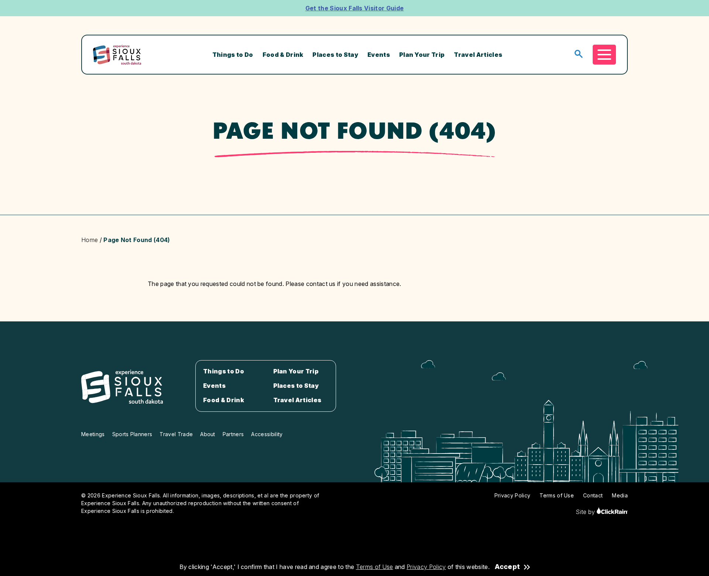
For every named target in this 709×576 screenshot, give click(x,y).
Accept (507, 566)
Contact (593, 495)
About (207, 434)
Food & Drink (283, 54)
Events (378, 54)
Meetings (93, 434)
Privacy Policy (426, 566)
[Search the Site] (578, 54)
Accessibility (266, 434)
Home (89, 240)
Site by (586, 511)
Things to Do (232, 54)
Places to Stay (335, 54)
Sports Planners (132, 434)
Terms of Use (374, 566)
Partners (233, 434)
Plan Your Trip (422, 54)
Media (620, 495)
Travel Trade (176, 434)
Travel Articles (478, 54)
